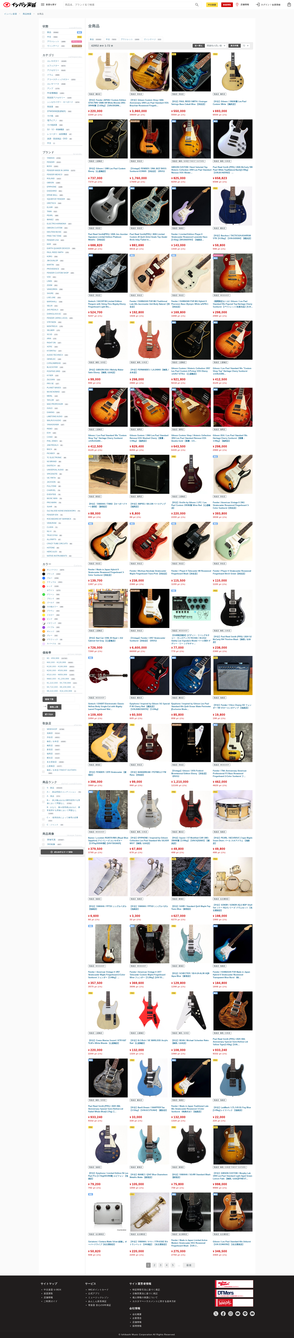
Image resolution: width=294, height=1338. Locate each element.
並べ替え (199, 46)
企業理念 (137, 1318)
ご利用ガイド (51, 1301)
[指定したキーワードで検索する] (197, 5)
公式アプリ (94, 1293)
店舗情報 (245, 4)
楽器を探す (51, 4)
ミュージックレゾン (98, 1297)
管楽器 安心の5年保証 (99, 1305)
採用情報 (137, 1326)
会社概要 (137, 1314)
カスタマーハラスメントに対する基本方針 (154, 1301)
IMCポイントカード (98, 1289)
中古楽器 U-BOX (52, 1289)
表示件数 (235, 46)
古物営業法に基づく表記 (145, 1293)
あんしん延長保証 (97, 1301)
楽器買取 (48, 1293)
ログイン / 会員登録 (271, 5)
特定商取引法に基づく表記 (146, 1289)
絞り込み (49, 714)
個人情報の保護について (145, 1297)
